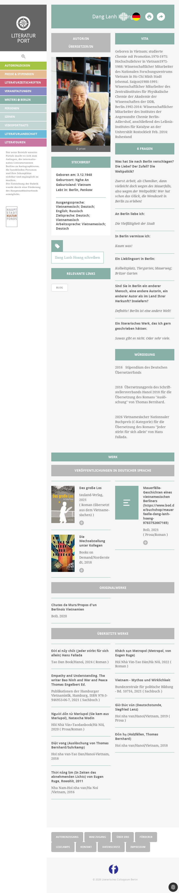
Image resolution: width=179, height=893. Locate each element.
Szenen (10, 117)
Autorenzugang (67, 837)
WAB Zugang (97, 837)
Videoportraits (16, 125)
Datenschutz (111, 847)
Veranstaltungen (18, 91)
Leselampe (63, 847)
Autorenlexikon (17, 65)
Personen (12, 108)
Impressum (138, 847)
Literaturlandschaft (21, 134)
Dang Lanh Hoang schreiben (77, 257)
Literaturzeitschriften (23, 82)
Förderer (146, 837)
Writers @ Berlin (18, 100)
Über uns (123, 837)
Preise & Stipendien (19, 74)
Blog (59, 287)
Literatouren (15, 142)
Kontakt (86, 847)
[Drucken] (149, 17)
